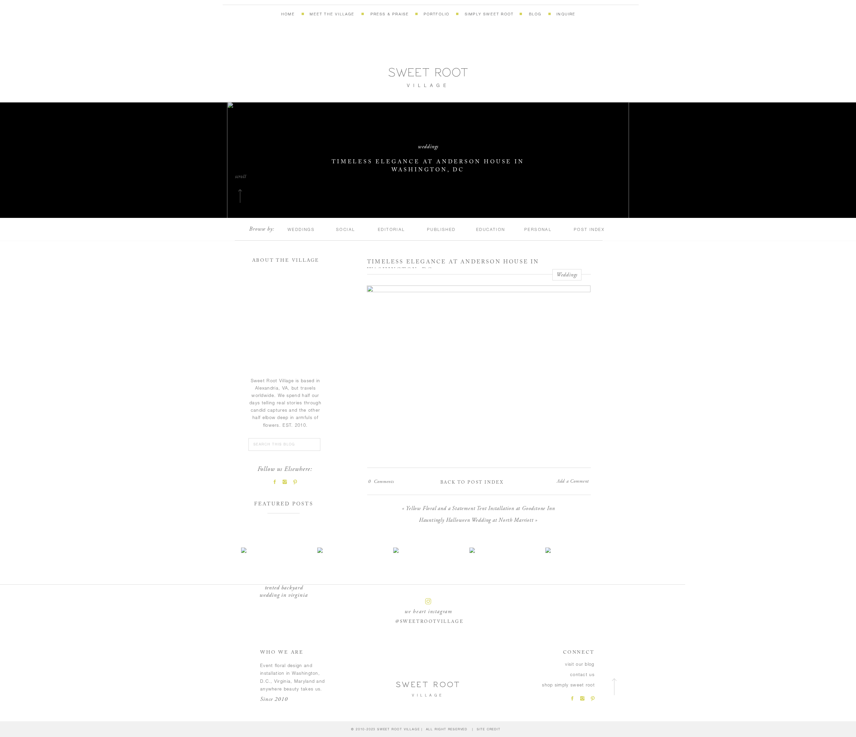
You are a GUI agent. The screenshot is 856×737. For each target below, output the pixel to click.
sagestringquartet (406, 653)
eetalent (550, 644)
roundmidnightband (511, 644)
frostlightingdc (446, 644)
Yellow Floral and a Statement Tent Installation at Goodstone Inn (480, 508)
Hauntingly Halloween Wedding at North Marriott (476, 520)
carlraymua (383, 644)
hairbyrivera (536, 653)
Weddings (428, 146)
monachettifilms (484, 653)
